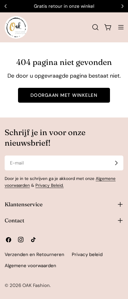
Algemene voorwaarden (30, 266)
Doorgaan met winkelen (64, 95)
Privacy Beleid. (49, 185)
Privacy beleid (87, 254)
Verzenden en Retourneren (34, 254)
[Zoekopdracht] (95, 27)
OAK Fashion (36, 285)
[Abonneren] (116, 162)
